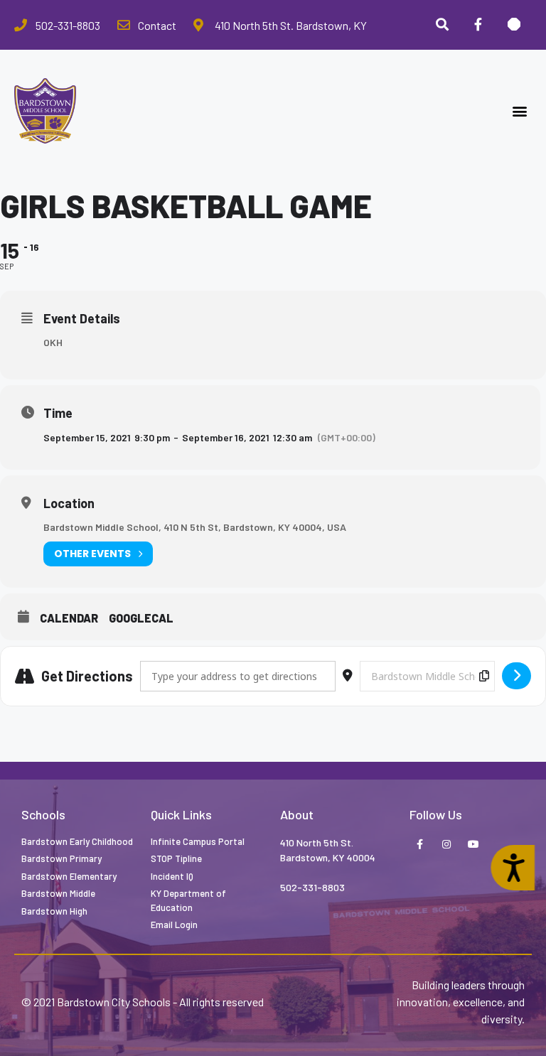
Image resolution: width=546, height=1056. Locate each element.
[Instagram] (446, 845)
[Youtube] (473, 845)
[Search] (442, 25)
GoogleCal (141, 618)
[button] (520, 111)
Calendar (69, 618)
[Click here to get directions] (516, 675)
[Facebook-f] (478, 25)
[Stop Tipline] (514, 25)
